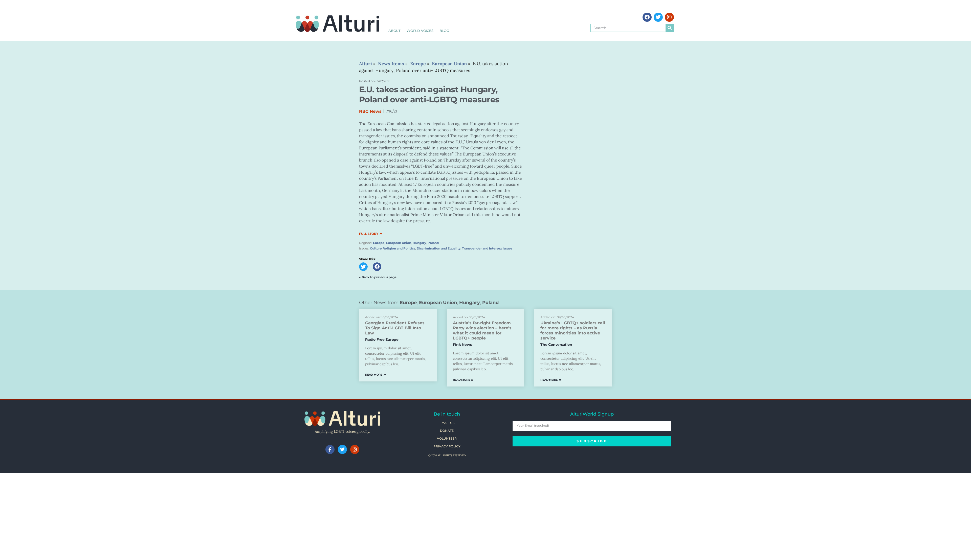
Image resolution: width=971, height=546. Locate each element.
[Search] (670, 28)
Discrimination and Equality (438, 248)
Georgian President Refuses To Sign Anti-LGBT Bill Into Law (395, 328)
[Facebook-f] (330, 449)
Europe (378, 243)
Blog (444, 31)
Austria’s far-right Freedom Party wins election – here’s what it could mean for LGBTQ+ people (482, 330)
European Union (398, 243)
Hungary (419, 243)
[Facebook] (647, 17)
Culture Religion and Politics (392, 248)
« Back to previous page (377, 277)
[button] (363, 266)
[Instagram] (669, 17)
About (394, 31)
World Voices (420, 31)
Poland (433, 243)
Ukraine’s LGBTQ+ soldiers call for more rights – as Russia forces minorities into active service (572, 330)
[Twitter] (658, 17)
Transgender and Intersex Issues (487, 248)
